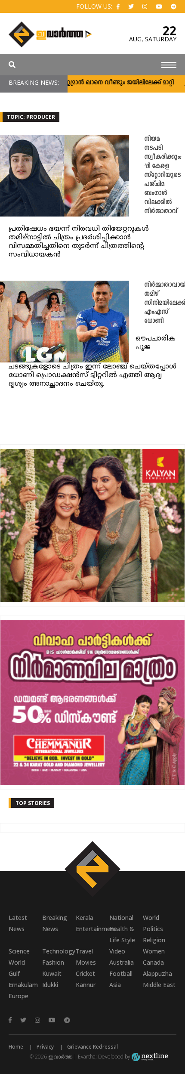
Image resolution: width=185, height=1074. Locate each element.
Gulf (14, 973)
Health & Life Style (122, 934)
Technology (58, 951)
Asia (115, 985)
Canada (153, 962)
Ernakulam (23, 985)
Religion (154, 940)
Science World (19, 956)
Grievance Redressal (92, 1046)
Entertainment (92, 929)
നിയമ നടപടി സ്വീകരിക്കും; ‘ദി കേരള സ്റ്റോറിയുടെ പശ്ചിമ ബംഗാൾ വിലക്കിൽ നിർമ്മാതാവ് (163, 175)
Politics (153, 929)
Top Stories (32, 803)
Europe (18, 996)
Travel (84, 951)
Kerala (84, 917)
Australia (121, 962)
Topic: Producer (31, 117)
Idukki (50, 985)
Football (121, 973)
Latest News (18, 923)
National (121, 917)
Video (117, 951)
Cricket (85, 973)
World (151, 917)
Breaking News (54, 923)
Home (16, 1046)
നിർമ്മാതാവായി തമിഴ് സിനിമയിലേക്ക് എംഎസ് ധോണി (164, 303)
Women (154, 951)
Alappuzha (157, 973)
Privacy (45, 1046)
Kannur (86, 985)
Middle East (159, 985)
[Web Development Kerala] (150, 1056)
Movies (86, 962)
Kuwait (52, 973)
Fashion (53, 962)
